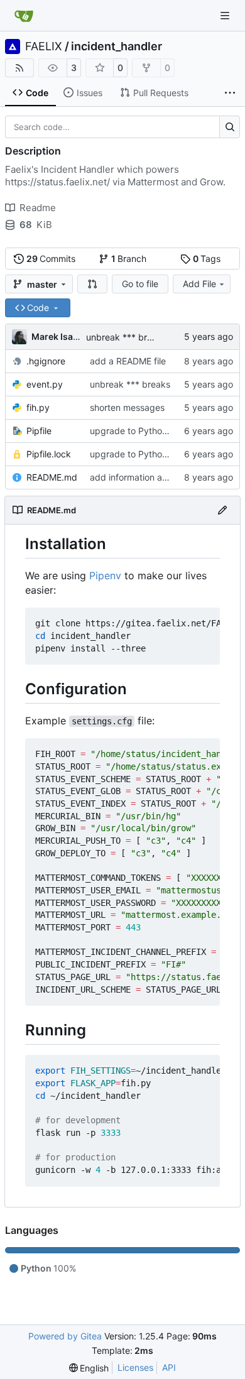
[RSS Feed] (19, 67)
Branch (129, 258)
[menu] (89, 1368)
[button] (92, 284)
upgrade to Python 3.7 (136, 430)
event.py (44, 384)
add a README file (128, 361)
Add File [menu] (199, 283)
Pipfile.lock (48, 454)
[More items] (230, 93)
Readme (37, 208)
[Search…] (229, 127)
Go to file (140, 283)
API (169, 1367)
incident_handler (116, 46)
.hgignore (45, 361)
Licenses (135, 1367)
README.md (51, 477)
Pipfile (39, 430)
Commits (51, 258)
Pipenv (105, 575)
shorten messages (127, 407)
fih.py (38, 407)
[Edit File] (222, 510)
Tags (207, 258)
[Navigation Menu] (226, 15)
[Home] (23, 15)
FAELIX (43, 46)
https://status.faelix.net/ (57, 182)
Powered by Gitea (65, 1336)
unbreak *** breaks (126, 337)
